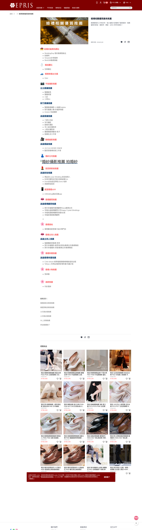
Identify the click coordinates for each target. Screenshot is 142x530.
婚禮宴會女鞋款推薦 (47, 303)
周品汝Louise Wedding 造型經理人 (57, 177)
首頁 (11, 14)
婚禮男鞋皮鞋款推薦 (47, 307)
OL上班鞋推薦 (45, 320)
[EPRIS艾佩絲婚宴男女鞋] (21, 5)
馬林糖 (46, 274)
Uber (46, 78)
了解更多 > (31, 478)
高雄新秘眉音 (49, 184)
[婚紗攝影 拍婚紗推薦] (59, 162)
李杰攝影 (47, 122)
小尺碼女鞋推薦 (45, 316)
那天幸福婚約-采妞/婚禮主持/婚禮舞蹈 (58, 248)
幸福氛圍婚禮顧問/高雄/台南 (54, 213)
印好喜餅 (47, 286)
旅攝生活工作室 (50, 134)
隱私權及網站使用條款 (47, 477)
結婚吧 (46, 56)
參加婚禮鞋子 (45, 325)
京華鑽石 (47, 69)
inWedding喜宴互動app (53, 194)
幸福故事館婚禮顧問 (51, 215)
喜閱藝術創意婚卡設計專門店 (55, 229)
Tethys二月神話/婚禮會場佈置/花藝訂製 (58, 264)
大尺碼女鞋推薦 (45, 312)
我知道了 (107, 477)
